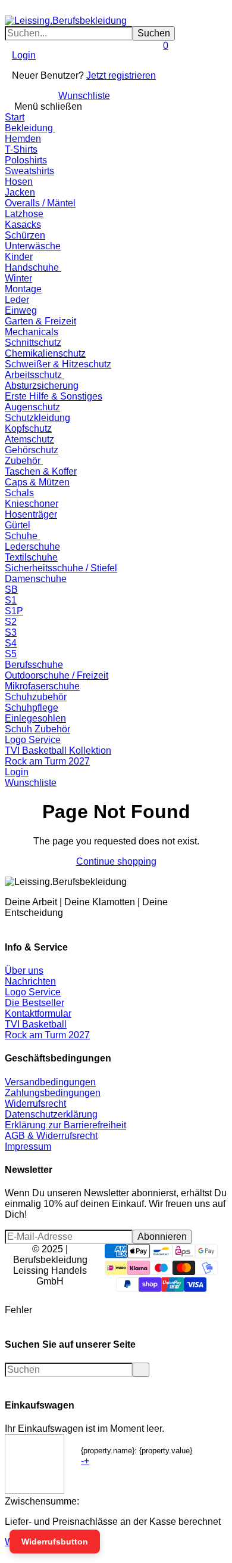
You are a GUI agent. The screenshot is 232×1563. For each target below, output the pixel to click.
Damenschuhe (36, 579)
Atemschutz (29, 439)
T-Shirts (21, 149)
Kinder (19, 257)
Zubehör (24, 461)
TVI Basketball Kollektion (58, 750)
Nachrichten (30, 981)
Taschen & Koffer (41, 471)
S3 (11, 632)
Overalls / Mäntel (40, 203)
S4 (11, 643)
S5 (11, 654)
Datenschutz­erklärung (51, 1114)
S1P (14, 611)
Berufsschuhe (34, 665)
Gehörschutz (31, 450)
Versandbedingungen (50, 1082)
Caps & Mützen (37, 482)
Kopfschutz (28, 428)
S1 (11, 600)
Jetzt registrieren (121, 75)
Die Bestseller (34, 1003)
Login (24, 55)
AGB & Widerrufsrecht (51, 1136)
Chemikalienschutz (45, 353)
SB (11, 589)
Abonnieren (162, 1236)
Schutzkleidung (37, 418)
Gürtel (17, 525)
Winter (18, 278)
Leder (17, 300)
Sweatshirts (29, 171)
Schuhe (22, 536)
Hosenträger (31, 514)
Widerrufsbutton (54, 1541)
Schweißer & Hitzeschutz (58, 364)
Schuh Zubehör (37, 729)
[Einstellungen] (8, 71)
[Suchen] (15, 10)
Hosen (19, 182)
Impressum (28, 1146)
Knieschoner (31, 504)
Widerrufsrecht (35, 1103)
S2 (11, 622)
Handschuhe (33, 267)
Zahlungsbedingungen (53, 1093)
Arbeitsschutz (34, 375)
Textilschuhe (31, 557)
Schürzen (25, 235)
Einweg (21, 310)
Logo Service (33, 740)
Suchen (153, 33)
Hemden (23, 139)
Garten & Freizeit (40, 321)
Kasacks (23, 224)
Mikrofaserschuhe (42, 686)
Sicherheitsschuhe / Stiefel (61, 568)
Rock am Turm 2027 (47, 761)
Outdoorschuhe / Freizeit (56, 675)
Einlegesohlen (35, 718)
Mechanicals (31, 332)
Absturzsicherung (42, 385)
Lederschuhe (32, 546)
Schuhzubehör (36, 697)
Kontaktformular (38, 1013)
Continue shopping (116, 861)
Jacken (20, 192)
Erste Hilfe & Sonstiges (53, 396)
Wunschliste (84, 96)
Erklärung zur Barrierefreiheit (65, 1125)
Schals (19, 493)
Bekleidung (30, 128)
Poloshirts (26, 160)
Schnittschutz (33, 343)
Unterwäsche (33, 246)
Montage (23, 289)
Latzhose (24, 214)
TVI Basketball (36, 1024)
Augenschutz (32, 407)
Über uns (24, 970)
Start (14, 117)
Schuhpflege (31, 707)
